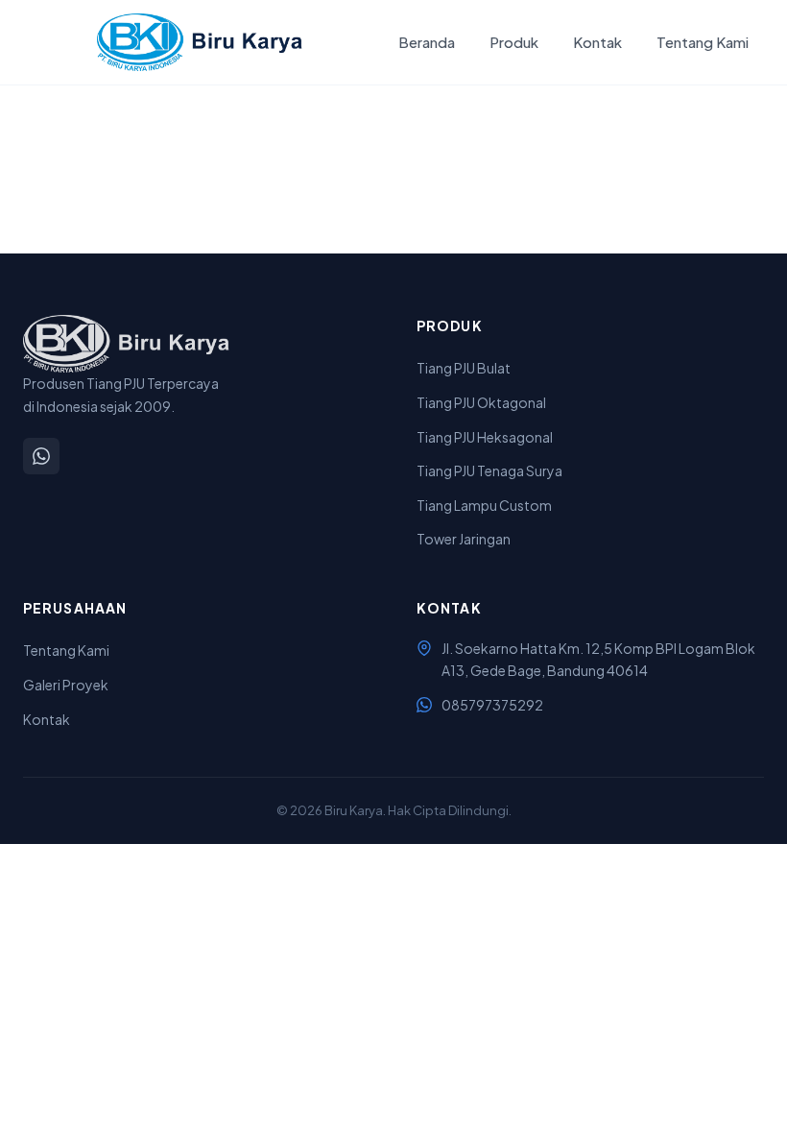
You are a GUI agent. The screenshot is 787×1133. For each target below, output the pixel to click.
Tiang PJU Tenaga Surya (489, 470)
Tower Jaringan (464, 538)
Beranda (426, 42)
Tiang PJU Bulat (464, 367)
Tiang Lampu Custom (484, 505)
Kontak (597, 42)
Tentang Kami (702, 42)
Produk (513, 42)
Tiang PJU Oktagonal (481, 402)
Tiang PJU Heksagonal (485, 437)
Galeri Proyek (65, 684)
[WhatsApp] (41, 456)
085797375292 (492, 704)
